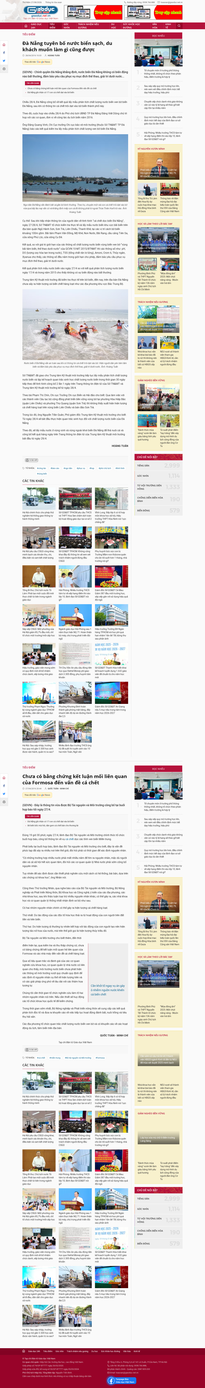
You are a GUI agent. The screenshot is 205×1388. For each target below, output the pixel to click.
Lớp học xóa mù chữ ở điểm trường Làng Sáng (157, 406)
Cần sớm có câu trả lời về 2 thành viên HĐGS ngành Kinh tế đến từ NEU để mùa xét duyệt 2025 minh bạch (158, 326)
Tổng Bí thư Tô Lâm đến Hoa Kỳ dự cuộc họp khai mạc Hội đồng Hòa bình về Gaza (147, 205)
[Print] (4, 69)
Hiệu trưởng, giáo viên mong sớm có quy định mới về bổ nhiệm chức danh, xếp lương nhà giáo (38, 671)
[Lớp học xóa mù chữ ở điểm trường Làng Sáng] (158, 397)
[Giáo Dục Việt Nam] (40, 13)
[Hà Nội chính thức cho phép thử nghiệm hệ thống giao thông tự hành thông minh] (39, 499)
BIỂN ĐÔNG (143, 510)
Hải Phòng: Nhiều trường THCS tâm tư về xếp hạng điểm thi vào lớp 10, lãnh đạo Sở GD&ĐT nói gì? (74, 595)
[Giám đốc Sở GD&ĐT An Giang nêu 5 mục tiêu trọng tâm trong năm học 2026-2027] (111, 693)
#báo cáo (55, 468)
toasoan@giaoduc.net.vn (172, 2)
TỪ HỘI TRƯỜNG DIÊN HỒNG (149, 487)
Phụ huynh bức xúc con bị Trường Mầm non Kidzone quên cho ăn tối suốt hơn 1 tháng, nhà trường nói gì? (111, 556)
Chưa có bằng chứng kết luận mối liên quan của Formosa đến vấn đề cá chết (62, 88)
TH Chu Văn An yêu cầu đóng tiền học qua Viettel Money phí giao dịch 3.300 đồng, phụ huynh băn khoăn (75, 672)
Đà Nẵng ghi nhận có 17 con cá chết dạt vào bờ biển (51, 92)
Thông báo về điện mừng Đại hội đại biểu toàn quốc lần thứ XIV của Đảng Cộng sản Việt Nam (169, 205)
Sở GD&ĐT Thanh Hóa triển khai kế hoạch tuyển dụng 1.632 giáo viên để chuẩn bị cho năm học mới (111, 672)
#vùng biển (42, 474)
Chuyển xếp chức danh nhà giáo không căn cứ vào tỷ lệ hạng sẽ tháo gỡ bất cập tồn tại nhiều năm (163, 104)
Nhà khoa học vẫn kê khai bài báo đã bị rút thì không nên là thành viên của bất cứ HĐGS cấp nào (147, 359)
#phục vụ (81, 468)
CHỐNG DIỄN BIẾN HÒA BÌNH (150, 499)
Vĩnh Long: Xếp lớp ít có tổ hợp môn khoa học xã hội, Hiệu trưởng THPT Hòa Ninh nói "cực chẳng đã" (110, 517)
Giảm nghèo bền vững (151, 380)
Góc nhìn (67, 26)
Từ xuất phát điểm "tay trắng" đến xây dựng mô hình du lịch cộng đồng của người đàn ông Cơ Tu (169, 438)
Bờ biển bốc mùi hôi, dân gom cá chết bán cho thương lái (53, 825)
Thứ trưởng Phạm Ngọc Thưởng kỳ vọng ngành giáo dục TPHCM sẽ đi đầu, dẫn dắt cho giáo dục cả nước (38, 711)
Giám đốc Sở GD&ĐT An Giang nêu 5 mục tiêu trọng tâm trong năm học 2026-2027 (110, 709)
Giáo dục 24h (36, 26)
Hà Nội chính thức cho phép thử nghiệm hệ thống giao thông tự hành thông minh (38, 515)
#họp (92, 468)
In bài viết (33, 460)
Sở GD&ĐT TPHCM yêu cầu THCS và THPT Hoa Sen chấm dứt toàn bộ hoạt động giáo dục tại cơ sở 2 (75, 515)
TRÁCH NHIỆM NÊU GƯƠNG (153, 301)
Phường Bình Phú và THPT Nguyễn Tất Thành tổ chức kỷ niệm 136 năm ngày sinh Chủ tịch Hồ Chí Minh (147, 281)
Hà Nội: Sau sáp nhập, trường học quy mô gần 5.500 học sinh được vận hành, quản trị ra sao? (38, 748)
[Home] (4, 45)
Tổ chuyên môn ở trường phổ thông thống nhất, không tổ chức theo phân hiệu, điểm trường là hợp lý (162, 73)
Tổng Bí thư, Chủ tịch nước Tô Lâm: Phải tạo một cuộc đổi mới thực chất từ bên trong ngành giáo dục (38, 595)
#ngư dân (68, 468)
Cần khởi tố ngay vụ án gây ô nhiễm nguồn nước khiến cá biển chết (108, 1021)
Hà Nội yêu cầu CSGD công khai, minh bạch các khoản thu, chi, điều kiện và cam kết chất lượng (38, 554)
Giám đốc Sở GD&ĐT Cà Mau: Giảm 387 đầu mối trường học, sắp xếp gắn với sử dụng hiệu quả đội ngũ (111, 595)
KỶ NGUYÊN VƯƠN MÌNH (151, 148)
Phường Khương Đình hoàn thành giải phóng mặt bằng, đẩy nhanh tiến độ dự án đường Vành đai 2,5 (75, 711)
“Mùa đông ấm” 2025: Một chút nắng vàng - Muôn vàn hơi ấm (169, 278)
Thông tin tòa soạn (53, 2)
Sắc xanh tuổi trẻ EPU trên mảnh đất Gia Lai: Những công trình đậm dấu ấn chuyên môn (158, 248)
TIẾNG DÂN (143, 465)
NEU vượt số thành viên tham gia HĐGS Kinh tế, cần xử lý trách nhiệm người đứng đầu (169, 358)
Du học (113, 26)
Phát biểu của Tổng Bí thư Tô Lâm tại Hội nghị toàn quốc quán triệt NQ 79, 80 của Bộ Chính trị (158, 173)
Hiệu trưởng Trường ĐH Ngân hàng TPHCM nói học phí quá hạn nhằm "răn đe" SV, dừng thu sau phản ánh (110, 634)
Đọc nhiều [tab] (158, 35)
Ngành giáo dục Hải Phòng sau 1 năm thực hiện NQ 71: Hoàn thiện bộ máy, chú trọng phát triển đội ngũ (75, 634)
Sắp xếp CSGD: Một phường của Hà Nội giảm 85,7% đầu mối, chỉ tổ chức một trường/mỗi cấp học (38, 632)
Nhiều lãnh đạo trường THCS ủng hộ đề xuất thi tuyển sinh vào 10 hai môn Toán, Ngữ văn (75, 748)
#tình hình (119, 468)
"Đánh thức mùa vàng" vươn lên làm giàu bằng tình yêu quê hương (147, 435)
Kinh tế (168, 26)
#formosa (100, 1100)
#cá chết (41, 1100)
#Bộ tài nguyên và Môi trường (78, 1100)
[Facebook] (4, 53)
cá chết (70, 839)
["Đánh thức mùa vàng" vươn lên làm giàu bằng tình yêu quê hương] (147, 420)
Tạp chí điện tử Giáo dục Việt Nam (75, 1084)
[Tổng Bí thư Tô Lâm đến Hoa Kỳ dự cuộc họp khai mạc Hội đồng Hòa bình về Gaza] (147, 189)
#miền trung (54, 1100)
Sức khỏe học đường (131, 26)
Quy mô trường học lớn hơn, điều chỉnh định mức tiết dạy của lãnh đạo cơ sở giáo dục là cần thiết (163, 120)
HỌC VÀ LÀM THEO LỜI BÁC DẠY (155, 223)
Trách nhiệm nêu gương (88, 26)
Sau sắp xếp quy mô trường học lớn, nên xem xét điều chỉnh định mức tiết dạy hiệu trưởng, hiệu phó (162, 89)
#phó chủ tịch (105, 468)
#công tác (41, 468)
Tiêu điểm (52, 26)
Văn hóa (154, 26)
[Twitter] (4, 61)
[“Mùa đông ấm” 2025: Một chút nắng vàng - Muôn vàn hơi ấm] (169, 264)
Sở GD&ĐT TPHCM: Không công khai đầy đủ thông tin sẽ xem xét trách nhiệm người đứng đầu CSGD (74, 556)
